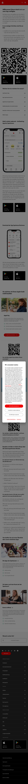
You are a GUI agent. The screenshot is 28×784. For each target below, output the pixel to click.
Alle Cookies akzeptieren (14, 406)
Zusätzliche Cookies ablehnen (14, 410)
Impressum (19, 419)
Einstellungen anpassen (14, 414)
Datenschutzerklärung (11, 419)
